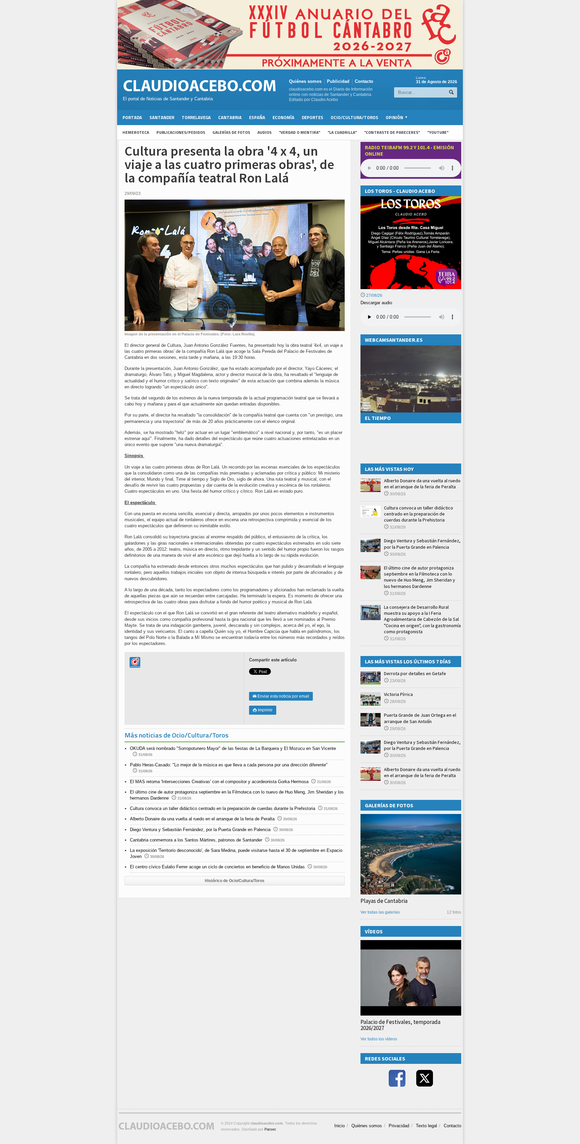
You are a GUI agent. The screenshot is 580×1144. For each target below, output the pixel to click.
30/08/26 (397, 494)
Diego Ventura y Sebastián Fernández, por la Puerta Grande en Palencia (200, 829)
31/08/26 (397, 527)
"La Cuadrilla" (342, 132)
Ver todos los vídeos (378, 1039)
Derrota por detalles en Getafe (415, 673)
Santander (161, 117)
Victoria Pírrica (398, 694)
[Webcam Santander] (410, 348)
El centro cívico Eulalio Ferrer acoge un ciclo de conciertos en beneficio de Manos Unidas (217, 866)
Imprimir (263, 710)
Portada (132, 117)
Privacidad (399, 1125)
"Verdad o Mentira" (299, 132)
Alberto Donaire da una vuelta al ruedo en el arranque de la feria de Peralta (202, 818)
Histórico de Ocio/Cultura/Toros (234, 880)
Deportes (312, 117)
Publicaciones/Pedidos (180, 132)
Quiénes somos (305, 81)
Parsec (270, 1129)
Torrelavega (196, 117)
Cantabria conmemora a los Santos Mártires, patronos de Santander (196, 839)
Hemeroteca (136, 132)
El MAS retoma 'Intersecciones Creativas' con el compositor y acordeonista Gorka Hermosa (219, 781)
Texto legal (426, 1125)
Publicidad (338, 81)
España (257, 117)
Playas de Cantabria (383, 901)
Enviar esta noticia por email (281, 696)
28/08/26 (397, 701)
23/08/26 (397, 680)
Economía (283, 117)
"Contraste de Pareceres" (392, 132)
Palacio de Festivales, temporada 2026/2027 (400, 1025)
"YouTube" (437, 132)
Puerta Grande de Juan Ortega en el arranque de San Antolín (420, 718)
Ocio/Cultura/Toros (354, 117)
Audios (264, 132)
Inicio (339, 1125)
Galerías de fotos (231, 132)
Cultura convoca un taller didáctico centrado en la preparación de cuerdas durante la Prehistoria (222, 808)
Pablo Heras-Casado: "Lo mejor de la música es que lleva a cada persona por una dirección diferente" (229, 764)
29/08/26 (397, 728)
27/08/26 (373, 295)
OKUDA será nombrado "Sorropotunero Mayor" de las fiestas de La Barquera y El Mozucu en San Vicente (233, 748)
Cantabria (230, 117)
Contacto (364, 81)
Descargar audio (376, 302)
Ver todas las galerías (380, 912)
